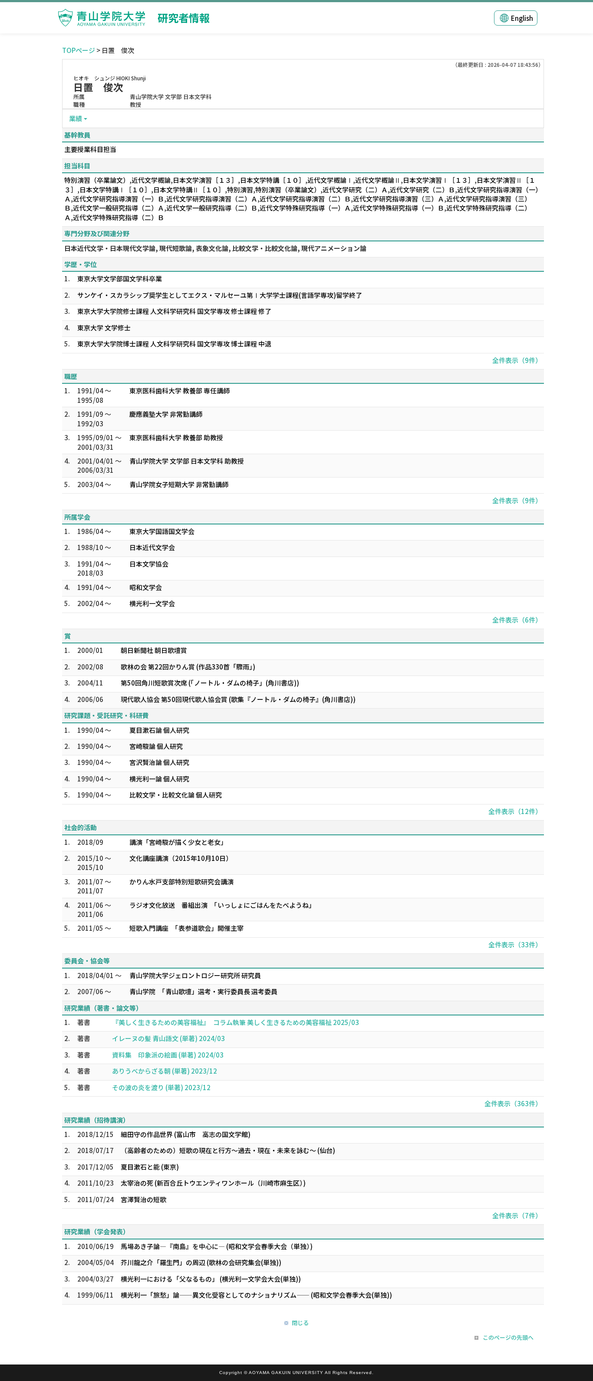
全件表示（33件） (515, 944)
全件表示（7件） (517, 1215)
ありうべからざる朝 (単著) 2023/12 (164, 1070)
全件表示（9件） (517, 360)
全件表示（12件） (515, 811)
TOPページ (78, 50)
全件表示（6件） (517, 619)
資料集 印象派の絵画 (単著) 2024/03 (168, 1054)
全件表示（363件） (513, 1103)
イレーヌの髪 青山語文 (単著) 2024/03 (168, 1038)
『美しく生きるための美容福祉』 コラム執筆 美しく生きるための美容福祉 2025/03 (235, 1022)
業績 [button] (75, 118)
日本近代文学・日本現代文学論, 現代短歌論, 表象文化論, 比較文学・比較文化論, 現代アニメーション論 (215, 248)
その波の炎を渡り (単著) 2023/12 (161, 1087)
